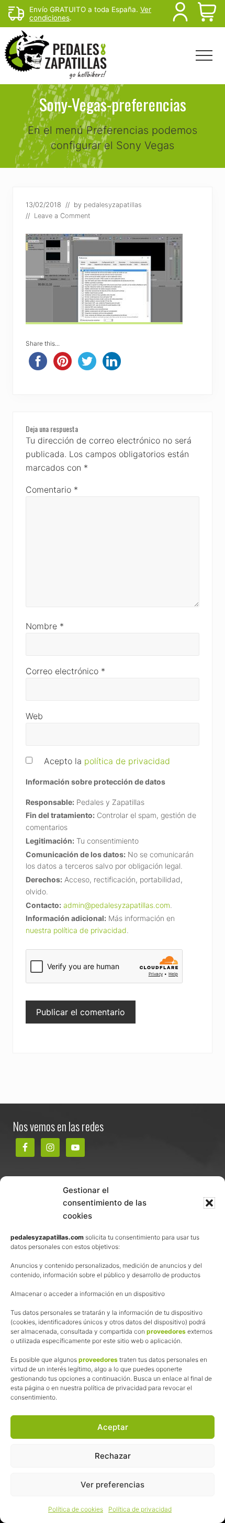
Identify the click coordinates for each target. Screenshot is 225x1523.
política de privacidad (127, 761)
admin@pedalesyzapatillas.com (116, 905)
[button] (209, 1203)
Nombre (45, 626)
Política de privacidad (140, 1509)
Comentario (52, 489)
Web (34, 716)
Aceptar (112, 1427)
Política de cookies (75, 1509)
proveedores (166, 1331)
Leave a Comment (62, 216)
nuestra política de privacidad (76, 930)
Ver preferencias (112, 1485)
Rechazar (113, 1456)
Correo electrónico (65, 671)
